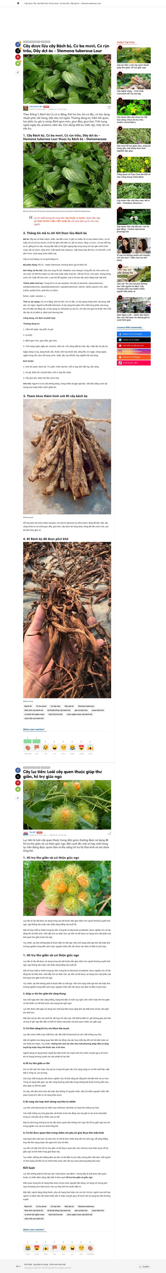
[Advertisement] (83, 22)
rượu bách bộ (98, 710)
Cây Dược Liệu (35, 106)
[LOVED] (81, 748)
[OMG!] (90, 748)
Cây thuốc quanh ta (31, 42)
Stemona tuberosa (86, 706)
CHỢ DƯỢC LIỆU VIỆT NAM (52, 221)
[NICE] (63, 748)
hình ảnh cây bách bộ (34, 710)
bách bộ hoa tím (55, 714)
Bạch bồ (28, 706)
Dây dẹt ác (69, 706)
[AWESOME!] (27, 748)
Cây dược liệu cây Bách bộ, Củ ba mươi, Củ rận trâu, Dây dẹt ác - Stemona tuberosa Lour (66, 48)
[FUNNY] (72, 748)
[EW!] (45, 748)
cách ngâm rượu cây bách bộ (79, 714)
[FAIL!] (36, 748)
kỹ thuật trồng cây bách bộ (58, 710)
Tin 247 (32, 832)
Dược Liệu (45, 42)
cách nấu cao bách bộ (34, 718)
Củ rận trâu (55, 706)
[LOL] (54, 748)
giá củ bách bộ (81, 710)
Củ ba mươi (41, 706)
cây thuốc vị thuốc (75, 218)
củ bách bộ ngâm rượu (34, 714)
